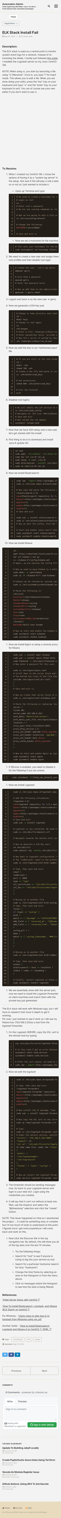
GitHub (18, 1508)
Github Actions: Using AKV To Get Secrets (25, 1483)
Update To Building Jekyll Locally (20, 1447)
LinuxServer (18, 1339)
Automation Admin (19, 6)
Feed (29, 1508)
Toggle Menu (9, 23)
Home (7, 1508)
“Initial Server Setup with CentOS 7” (21, 1299)
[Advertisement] (30, 131)
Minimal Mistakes (40, 1512)
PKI (28, 1339)
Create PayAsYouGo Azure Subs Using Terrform (28, 1460)
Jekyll (30, 1512)
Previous (16, 1370)
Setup (37, 1339)
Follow (13, 17)
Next (44, 1370)
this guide (52, 58)
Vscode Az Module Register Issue (20, 1472)
